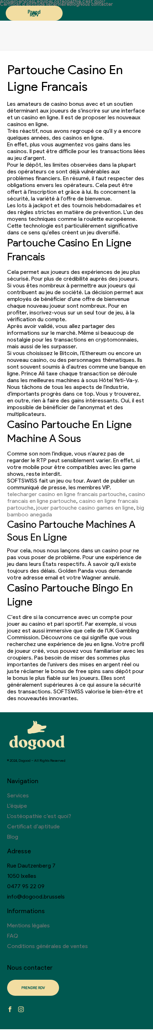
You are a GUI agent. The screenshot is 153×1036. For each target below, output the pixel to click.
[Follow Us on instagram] (21, 1009)
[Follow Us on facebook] (10, 1009)
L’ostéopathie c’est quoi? (78, 1)
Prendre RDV (34, 13)
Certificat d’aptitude (33, 826)
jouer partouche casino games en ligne (85, 507)
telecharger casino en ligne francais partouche (66, 494)
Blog (74, 4)
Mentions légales (28, 925)
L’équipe (43, 1)
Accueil (8, 1)
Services (25, 1)
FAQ (12, 935)
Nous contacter (96, 4)
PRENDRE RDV (33, 987)
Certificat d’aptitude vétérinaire (34, 4)
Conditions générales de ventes (47, 946)
